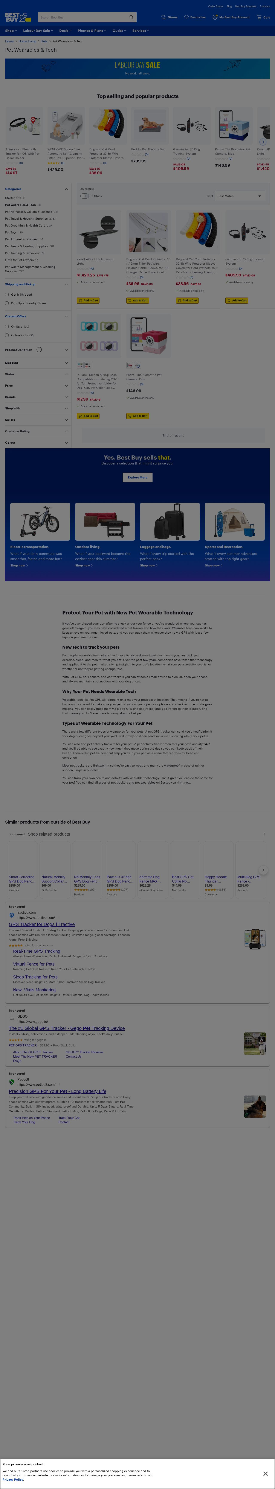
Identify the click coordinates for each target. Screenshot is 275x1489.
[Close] (265, 1473)
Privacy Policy (13, 1479)
